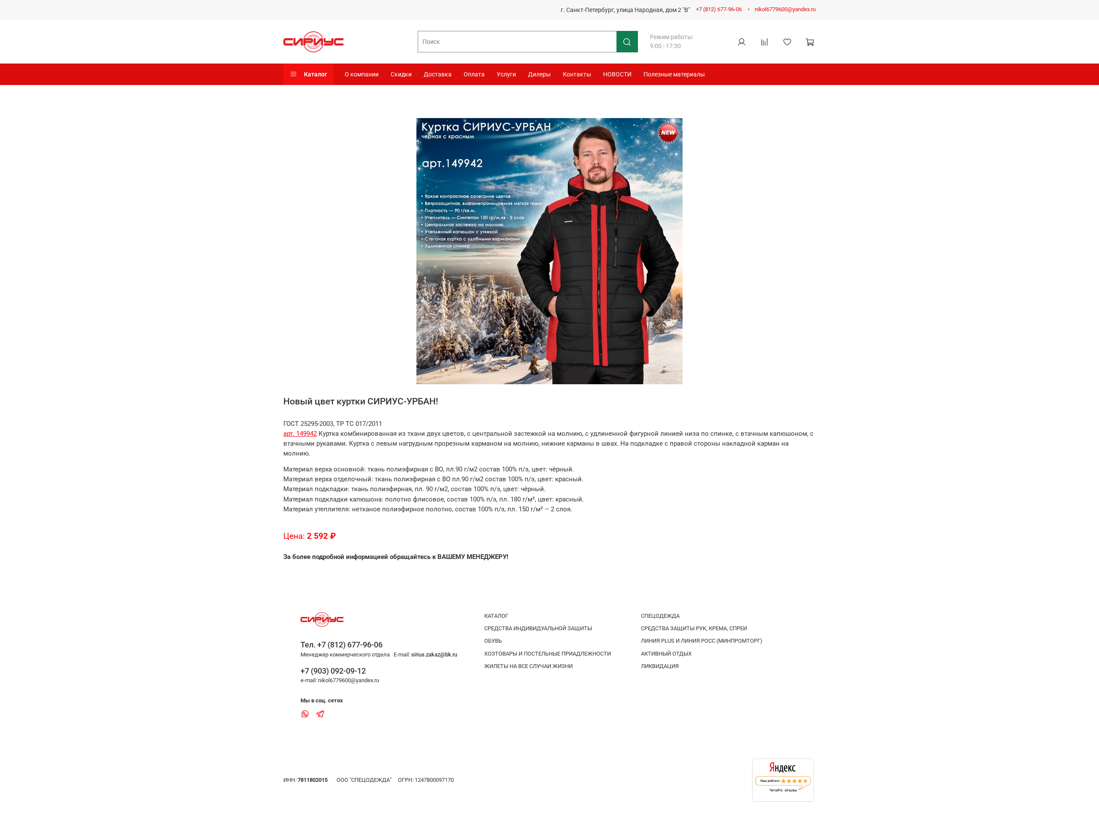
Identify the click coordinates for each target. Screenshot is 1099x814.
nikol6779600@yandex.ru (785, 9)
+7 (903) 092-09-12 (333, 670)
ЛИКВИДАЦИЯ (660, 666)
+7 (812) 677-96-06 (719, 9)
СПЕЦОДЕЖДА (660, 616)
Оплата (474, 74)
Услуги (506, 74)
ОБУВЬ (493, 641)
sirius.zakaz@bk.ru (434, 654)
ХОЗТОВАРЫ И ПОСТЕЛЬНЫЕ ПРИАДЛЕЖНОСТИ (547, 653)
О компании (362, 74)
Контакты (577, 74)
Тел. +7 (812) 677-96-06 (342, 644)
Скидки (401, 74)
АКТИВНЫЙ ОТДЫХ (666, 653)
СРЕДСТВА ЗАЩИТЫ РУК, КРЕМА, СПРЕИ (694, 628)
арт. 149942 (300, 433)
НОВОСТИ (617, 74)
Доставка (438, 74)
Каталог (315, 74)
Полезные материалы (674, 74)
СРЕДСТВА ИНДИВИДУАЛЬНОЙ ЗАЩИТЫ (538, 628)
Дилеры (539, 74)
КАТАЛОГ (496, 616)
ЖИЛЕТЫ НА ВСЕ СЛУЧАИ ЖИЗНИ (528, 666)
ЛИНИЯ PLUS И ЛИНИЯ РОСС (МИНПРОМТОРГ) (701, 641)
